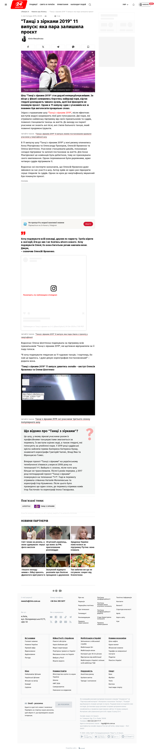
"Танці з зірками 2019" (59, 112)
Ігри (117, 621)
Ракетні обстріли (59, 641)
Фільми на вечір (31, 681)
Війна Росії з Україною (63, 638)
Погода (28, 658)
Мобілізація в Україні (91, 638)
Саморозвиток (58, 687)
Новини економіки (117, 638)
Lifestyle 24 (25, 12)
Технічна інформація (124, 597)
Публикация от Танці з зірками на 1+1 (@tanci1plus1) (44, 326)
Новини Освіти (59, 671)
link (51, 617)
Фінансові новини (116, 648)
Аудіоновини (30, 654)
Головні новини (31, 641)
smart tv (113, 736)
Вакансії (119, 605)
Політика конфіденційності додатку (103, 611)
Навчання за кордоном (62, 690)
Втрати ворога (58, 661)
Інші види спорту (115, 687)
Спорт (111, 671)
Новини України (31, 645)
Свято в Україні (47, 4)
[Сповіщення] (133, 4)
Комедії (28, 684)
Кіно (27, 671)
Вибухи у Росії (58, 658)
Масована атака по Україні (63, 654)
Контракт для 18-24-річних (91, 654)
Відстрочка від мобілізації (91, 657)
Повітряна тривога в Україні (64, 651)
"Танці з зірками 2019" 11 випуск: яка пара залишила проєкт (71, 12)
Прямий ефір (30, 648)
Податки (112, 657)
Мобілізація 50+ (87, 647)
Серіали (28, 687)
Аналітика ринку (87, 674)
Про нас (81, 597)
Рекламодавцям (84, 617)
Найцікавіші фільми (33, 674)
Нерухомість (87, 671)
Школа (55, 680)
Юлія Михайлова (35, 39)
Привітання (62, 4)
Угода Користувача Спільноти (104, 618)
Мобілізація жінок (88, 650)
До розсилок (63, 704)
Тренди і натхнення (88, 681)
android (86, 736)
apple (100, 736)
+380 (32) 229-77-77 (94, 721)
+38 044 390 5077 (57, 601)
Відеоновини (30, 651)
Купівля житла (86, 678)
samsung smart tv (127, 736)
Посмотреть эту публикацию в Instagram (40, 295)
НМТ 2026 (56, 683)
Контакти (119, 601)
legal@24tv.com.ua (108, 723)
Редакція (81, 601)
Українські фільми (32, 678)
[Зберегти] (88, 47)
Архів (118, 613)
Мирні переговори (60, 648)
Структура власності (123, 609)
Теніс (111, 681)
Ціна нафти (113, 641)
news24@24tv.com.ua (30, 601)
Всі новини (30, 638)
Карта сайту (120, 617)
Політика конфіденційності (103, 598)
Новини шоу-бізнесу (39, 12)
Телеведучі (82, 613)
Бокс (110, 674)
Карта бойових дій (60, 645)
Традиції (33, 4)
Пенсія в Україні (115, 660)
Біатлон (112, 684)
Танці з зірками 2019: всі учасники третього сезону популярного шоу (55, 421)
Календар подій (78, 4)
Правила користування (83, 622)
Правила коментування (102, 623)
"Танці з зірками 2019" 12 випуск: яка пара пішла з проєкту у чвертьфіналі (54, 335)
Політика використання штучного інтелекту (104, 604)
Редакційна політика (85, 605)
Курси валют (114, 645)
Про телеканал (83, 609)
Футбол (112, 678)
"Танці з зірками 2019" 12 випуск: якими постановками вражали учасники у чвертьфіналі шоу (56, 135)
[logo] (19, 4)
